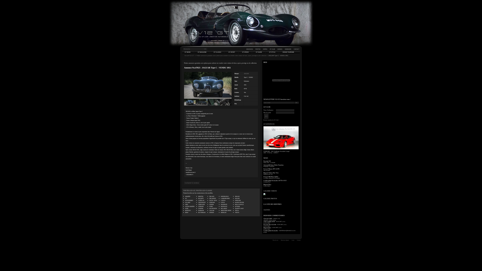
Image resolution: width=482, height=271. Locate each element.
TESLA (237, 210)
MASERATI (224, 204)
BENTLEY (188, 210)
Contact (296, 49)
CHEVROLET (202, 202)
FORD (211, 206)
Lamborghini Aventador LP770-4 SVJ (275, 180)
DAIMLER (201, 210)
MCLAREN (224, 208)
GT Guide (259, 52)
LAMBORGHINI (225, 198)
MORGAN (223, 212)
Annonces (249, 49)
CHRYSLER (201, 204)
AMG (186, 204)
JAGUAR (246, 73)
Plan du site (275, 240)
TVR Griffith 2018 (269, 221)
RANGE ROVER (239, 202)
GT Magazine (202, 52)
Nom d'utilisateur (268, 110)
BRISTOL (200, 196)
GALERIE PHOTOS (270, 198)
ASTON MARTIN (189, 206)
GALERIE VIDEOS (270, 191)
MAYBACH (224, 206)
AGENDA (266, 210)
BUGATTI (200, 198)
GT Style (272, 52)
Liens (293, 240)
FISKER (211, 204)
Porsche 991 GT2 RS (269, 224)
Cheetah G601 (267, 218)
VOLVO (237, 212)
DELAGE (211, 196)
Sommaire (288, 49)
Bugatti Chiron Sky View (271, 173)
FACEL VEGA (213, 200)
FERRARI (212, 202)
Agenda (279, 49)
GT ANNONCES (269, 124)
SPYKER (237, 206)
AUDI (186, 208)
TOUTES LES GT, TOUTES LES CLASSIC (197, 190)
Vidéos (265, 49)
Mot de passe (267, 112)
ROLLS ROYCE (239, 204)
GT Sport (231, 52)
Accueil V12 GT (189, 55)
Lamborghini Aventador (270, 230)
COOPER (200, 208)
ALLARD (187, 202)
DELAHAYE (212, 198)
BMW (186, 212)
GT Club (272, 49)
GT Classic (217, 52)
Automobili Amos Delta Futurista (273, 165)
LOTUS (223, 202)
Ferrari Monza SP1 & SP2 (271, 169)
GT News (188, 52)
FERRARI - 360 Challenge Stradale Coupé (276, 151)
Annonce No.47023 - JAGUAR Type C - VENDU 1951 (207, 68)
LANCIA (223, 200)
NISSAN (237, 196)
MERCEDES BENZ (226, 210)
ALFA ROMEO (189, 200)
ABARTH (187, 196)
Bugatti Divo (267, 184)
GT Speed (245, 52)
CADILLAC (201, 200)
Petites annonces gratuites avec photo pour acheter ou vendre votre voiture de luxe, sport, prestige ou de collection (231, 55)
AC (186, 198)
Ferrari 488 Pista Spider (270, 176)
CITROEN (201, 206)
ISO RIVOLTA (213, 208)
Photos (257, 49)
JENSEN (211, 212)
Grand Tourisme (288, 52)
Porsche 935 (267, 161)
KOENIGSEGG (225, 196)
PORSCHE (238, 200)
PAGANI (237, 198)
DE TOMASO (201, 212)
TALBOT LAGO (239, 208)
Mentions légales (285, 240)
